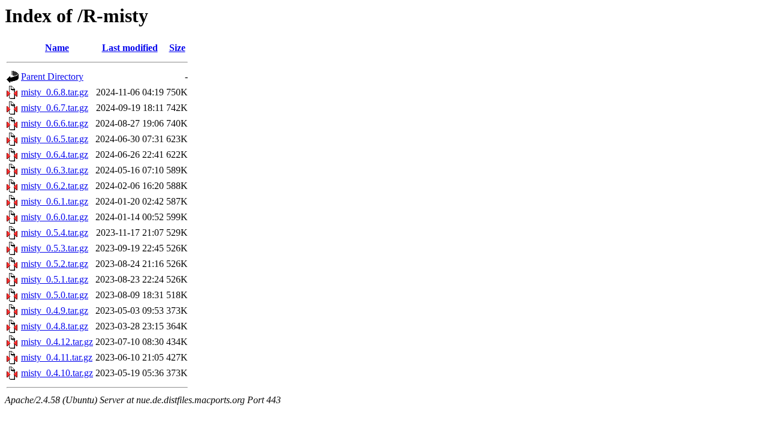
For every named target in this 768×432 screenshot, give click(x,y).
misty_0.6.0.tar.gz (54, 217)
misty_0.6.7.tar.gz (54, 108)
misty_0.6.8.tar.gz (54, 92)
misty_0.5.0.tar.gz (54, 295)
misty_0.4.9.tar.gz (54, 310)
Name (57, 48)
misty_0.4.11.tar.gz (56, 357)
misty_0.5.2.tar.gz (54, 264)
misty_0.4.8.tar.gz (54, 326)
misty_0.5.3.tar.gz (54, 248)
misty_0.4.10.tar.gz (57, 373)
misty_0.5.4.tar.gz (54, 232)
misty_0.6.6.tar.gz (54, 123)
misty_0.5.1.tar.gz (54, 279)
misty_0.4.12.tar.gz (57, 342)
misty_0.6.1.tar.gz (54, 201)
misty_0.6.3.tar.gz (54, 170)
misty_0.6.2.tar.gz (54, 186)
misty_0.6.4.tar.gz (54, 154)
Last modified (130, 48)
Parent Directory (52, 76)
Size (177, 48)
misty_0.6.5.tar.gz (54, 139)
